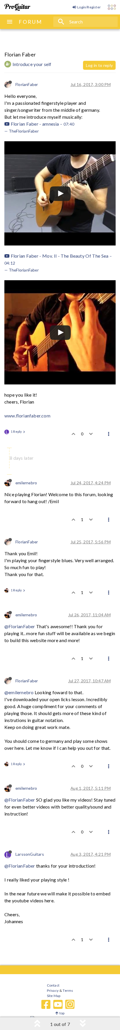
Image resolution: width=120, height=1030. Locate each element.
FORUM (30, 22)
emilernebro (26, 482)
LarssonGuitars (29, 854)
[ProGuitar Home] (17, 7)
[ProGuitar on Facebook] (46, 1004)
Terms (67, 990)
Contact (53, 985)
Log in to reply (99, 65)
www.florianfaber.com (27, 415)
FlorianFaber (26, 84)
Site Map (54, 996)
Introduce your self (32, 64)
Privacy (53, 990)
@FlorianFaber (19, 626)
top (61, 1013)
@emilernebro (18, 692)
